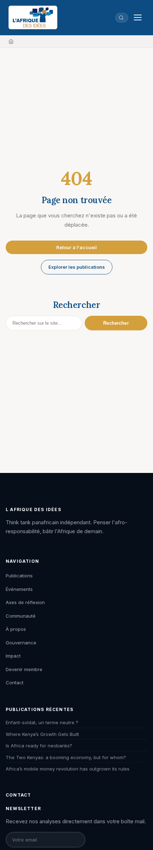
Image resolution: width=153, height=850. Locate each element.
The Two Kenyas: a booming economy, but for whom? (66, 757)
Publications (19, 575)
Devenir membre (24, 669)
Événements (19, 589)
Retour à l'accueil (76, 247)
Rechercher (115, 323)
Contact (14, 682)
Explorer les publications (76, 267)
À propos (16, 629)
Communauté (21, 616)
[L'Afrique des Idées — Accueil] (33, 17)
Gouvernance (21, 642)
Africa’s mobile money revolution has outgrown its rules (68, 769)
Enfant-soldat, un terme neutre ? (42, 722)
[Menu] (137, 17)
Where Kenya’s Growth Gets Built (42, 734)
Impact (13, 656)
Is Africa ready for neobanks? (39, 745)
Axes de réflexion (25, 602)
